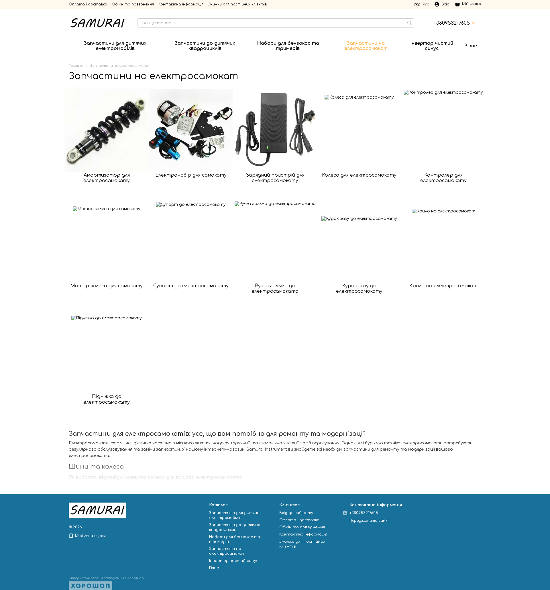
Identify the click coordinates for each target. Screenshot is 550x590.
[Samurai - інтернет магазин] (97, 510)
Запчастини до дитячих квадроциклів (205, 46)
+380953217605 (452, 23)
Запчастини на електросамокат (366, 46)
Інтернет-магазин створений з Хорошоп (106, 578)
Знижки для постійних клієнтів (237, 4)
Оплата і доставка (88, 4)
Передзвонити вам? (368, 521)
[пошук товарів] (409, 23)
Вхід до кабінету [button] (296, 513)
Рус (426, 4)
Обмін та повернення (133, 4)
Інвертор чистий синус (431, 46)
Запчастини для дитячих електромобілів (115, 46)
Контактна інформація (180, 4)
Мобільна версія (90, 536)
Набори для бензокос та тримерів (288, 46)
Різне (470, 45)
